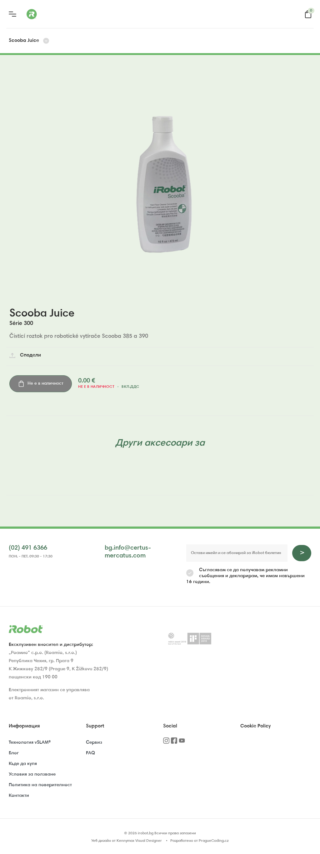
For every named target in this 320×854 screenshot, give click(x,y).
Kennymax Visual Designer (139, 841)
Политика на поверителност (40, 785)
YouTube (182, 742)
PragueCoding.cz (214, 841)
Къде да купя (23, 764)
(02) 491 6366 (28, 548)
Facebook (174, 742)
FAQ (90, 753)
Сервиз (94, 742)
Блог (14, 753)
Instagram (166, 742)
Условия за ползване (32, 774)
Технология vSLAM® (30, 742)
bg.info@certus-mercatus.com (128, 552)
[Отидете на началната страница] (56, 14)
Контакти (19, 795)
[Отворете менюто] (12, 14)
